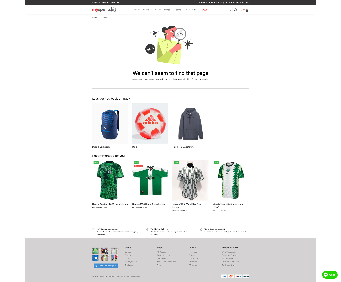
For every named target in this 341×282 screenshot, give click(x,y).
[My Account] (235, 9)
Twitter (192, 255)
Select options (110, 213)
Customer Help (163, 255)
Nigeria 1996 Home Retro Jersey (148, 204)
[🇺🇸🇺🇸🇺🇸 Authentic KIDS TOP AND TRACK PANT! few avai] (114, 258)
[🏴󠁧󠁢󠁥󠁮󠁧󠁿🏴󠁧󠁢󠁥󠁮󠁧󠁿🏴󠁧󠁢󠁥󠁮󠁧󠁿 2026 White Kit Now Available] (114, 251)
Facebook (193, 252)
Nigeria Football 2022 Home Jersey (110, 204)
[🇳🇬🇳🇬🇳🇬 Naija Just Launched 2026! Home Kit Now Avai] (95, 251)
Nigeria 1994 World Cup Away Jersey (187, 205)
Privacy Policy (131, 262)
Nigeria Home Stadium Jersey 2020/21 (228, 206)
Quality (128, 258)
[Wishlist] (124, 164)
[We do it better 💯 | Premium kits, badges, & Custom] (95, 258)
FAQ (159, 265)
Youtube (193, 265)
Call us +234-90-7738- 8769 (105, 2)
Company (129, 252)
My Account (162, 252)
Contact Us (161, 258)
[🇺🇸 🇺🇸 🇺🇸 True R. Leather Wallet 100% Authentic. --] (104, 251)
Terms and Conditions (166, 262)
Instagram (193, 258)
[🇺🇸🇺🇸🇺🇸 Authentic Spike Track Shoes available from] (104, 258)
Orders (128, 255)
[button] (244, 10)
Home (94, 17)
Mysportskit (115, 276)
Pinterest (193, 262)
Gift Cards (129, 265)
